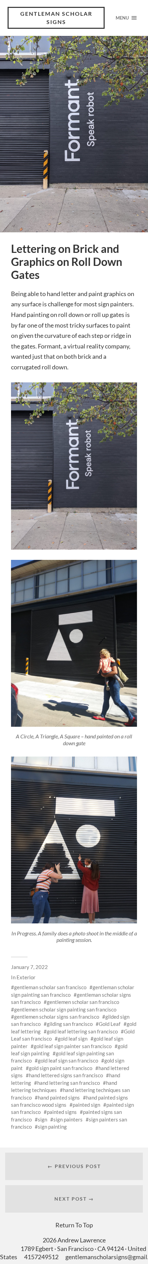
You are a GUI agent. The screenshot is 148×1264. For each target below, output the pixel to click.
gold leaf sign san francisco (68, 1060)
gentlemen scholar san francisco (83, 1002)
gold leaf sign (72, 1038)
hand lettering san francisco (68, 1083)
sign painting (52, 1127)
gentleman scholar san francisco (50, 987)
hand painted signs (59, 1097)
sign (42, 1119)
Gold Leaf (109, 1024)
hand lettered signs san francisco (66, 1075)
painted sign (86, 1105)
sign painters (68, 1119)
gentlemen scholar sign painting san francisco (65, 1009)
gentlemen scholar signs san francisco (56, 1017)
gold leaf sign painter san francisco (73, 1046)
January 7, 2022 (29, 967)
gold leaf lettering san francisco (82, 1031)
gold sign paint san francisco (60, 1068)
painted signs (62, 1112)
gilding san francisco (70, 1024)
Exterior (26, 977)
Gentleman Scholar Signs (56, 17)
